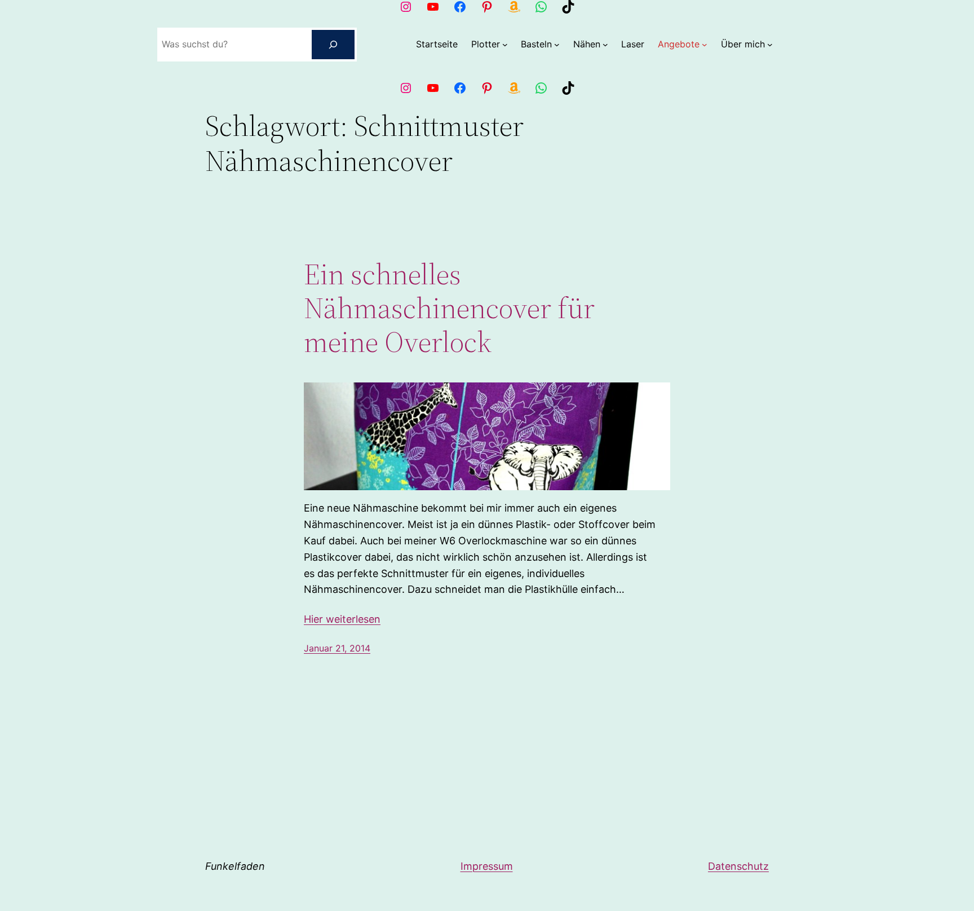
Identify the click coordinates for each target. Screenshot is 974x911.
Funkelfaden (235, 866)
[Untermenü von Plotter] (505, 44)
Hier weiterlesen (342, 619)
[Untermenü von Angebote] (704, 44)
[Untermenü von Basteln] (557, 44)
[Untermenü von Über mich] (770, 44)
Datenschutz (738, 866)
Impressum (487, 866)
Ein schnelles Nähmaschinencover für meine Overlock (449, 307)
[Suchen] (333, 44)
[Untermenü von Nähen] (605, 44)
